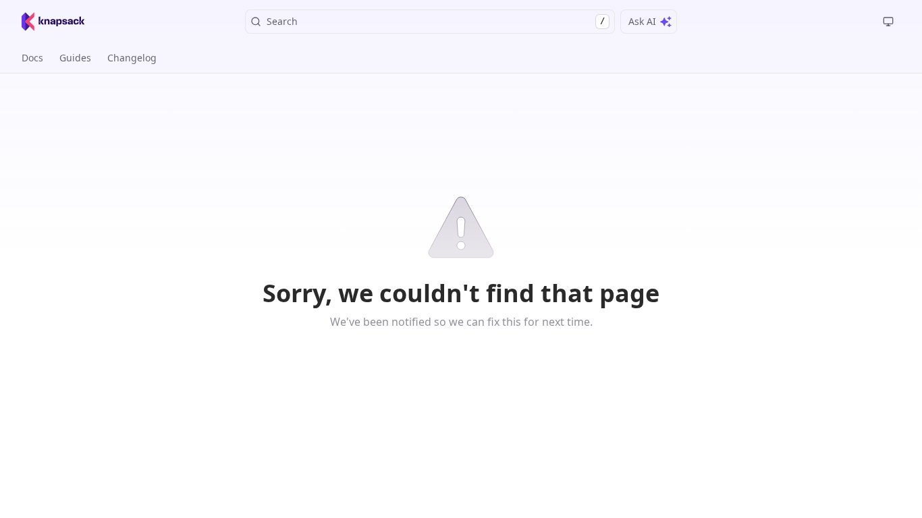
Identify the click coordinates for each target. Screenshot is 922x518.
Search (436, 21)
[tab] (32, 58)
